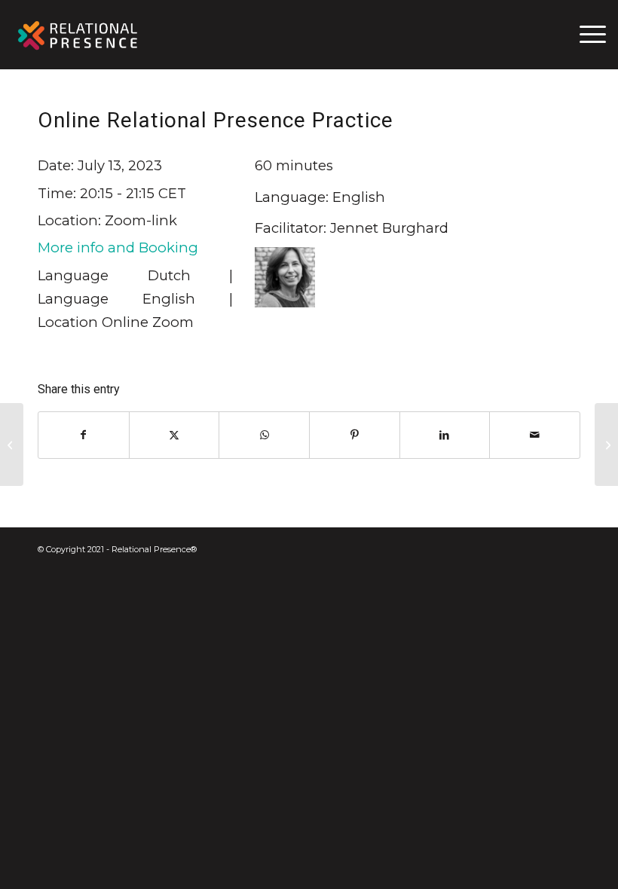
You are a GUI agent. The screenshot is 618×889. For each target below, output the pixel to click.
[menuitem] (585, 35)
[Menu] (585, 35)
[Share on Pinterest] (354, 435)
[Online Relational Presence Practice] (11, 444)
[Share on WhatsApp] (264, 435)
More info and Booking (118, 247)
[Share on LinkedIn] (445, 435)
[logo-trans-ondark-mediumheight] (78, 35)
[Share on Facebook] (83, 435)
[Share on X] (174, 435)
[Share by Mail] (535, 435)
